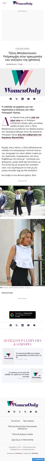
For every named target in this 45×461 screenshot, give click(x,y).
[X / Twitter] (16, 99)
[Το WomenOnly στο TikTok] (19, 412)
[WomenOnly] (22, 3)
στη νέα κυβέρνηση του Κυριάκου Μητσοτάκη (22, 136)
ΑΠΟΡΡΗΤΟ (39, 459)
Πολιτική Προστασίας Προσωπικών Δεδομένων (22, 427)
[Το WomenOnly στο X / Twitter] (25, 412)
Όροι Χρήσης (28, 421)
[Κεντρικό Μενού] (4, 3)
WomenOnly (22, 404)
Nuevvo (19, 453)
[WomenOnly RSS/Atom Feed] (36, 412)
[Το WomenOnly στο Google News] (30, 412)
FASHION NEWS (22, 48)
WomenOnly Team (14, 64)
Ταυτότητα (15, 421)
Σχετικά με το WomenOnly (22, 440)
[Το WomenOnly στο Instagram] (14, 412)
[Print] (34, 99)
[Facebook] (10, 99)
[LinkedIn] (22, 99)
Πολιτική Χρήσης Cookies (22, 434)
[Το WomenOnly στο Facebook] (8, 412)
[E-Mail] (28, 99)
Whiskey (35, 453)
